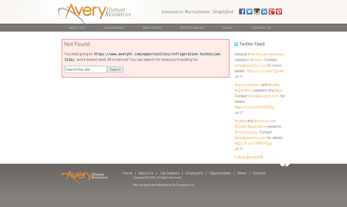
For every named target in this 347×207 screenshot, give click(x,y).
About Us (76, 28)
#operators (243, 90)
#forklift (240, 127)
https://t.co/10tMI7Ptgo (253, 143)
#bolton (256, 60)
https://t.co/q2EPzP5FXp (254, 107)
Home (127, 173)
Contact (259, 173)
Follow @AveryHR (248, 157)
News (227, 28)
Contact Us (261, 28)
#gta (278, 90)
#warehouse (257, 54)
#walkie (274, 85)
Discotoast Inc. (185, 185)
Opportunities (192, 28)
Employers (152, 28)
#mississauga (246, 132)
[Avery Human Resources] (94, 15)
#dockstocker (265, 121)
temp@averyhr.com (250, 65)
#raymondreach (247, 85)
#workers (275, 54)
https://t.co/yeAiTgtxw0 (265, 71)
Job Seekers (113, 28)
